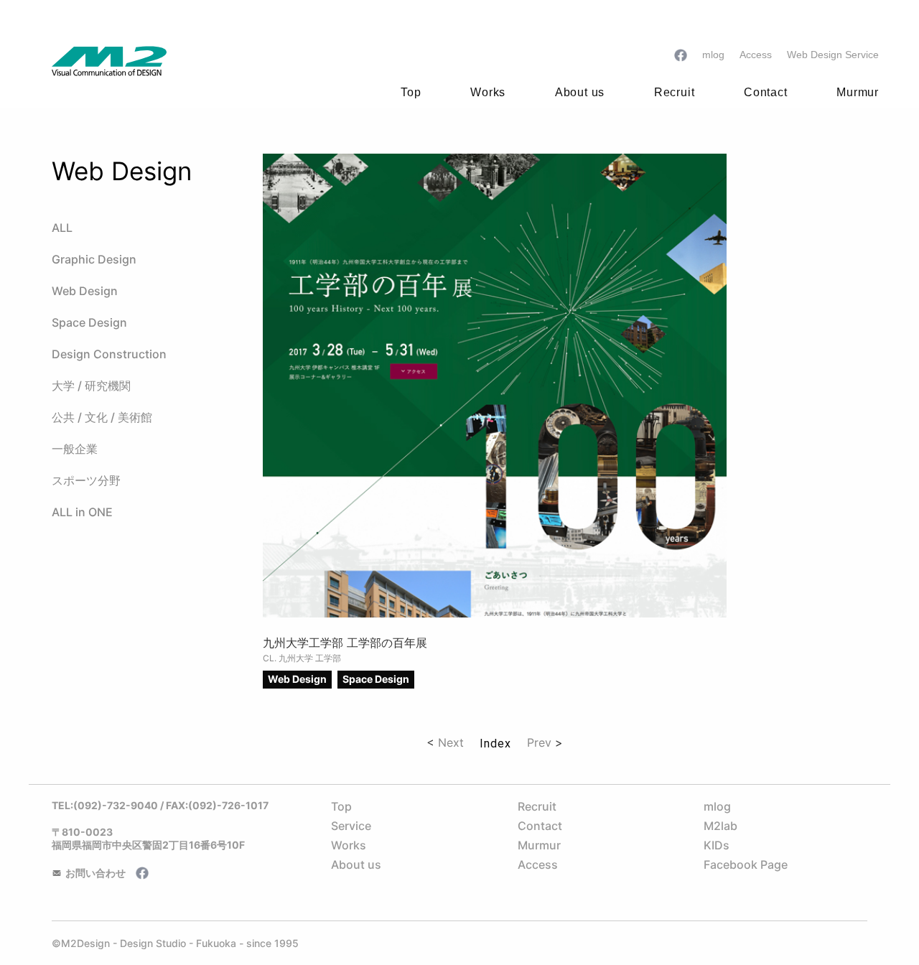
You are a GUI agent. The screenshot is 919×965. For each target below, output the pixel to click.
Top (411, 92)
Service (351, 826)
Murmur (539, 845)
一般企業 (75, 449)
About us (356, 864)
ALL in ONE (82, 512)
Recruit (537, 806)
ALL (62, 227)
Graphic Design (94, 259)
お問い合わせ (95, 873)
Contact (540, 826)
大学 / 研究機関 (91, 385)
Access (538, 864)
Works (348, 845)
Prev (539, 742)
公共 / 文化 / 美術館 (102, 417)
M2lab (720, 826)
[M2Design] (109, 63)
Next (451, 742)
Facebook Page (746, 864)
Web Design (85, 291)
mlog (717, 806)
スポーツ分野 (86, 480)
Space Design (89, 322)
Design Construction (109, 354)
